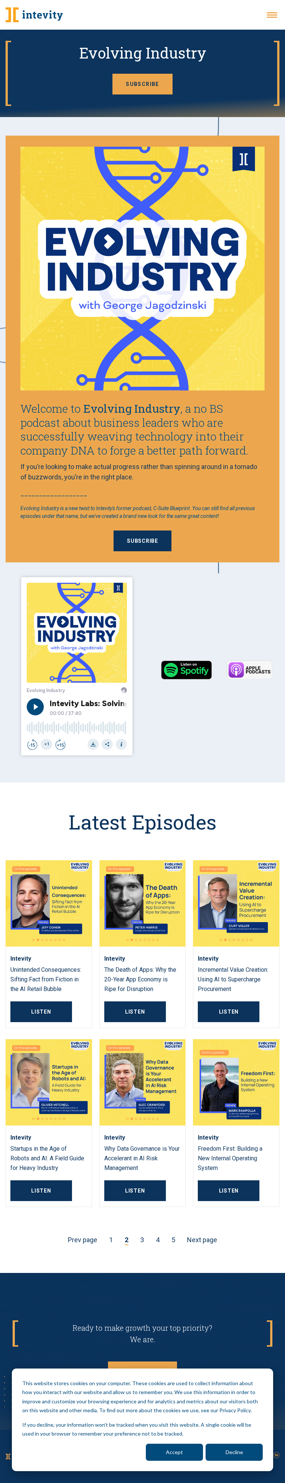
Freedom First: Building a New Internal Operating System (230, 1158)
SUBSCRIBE (142, 84)
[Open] (272, 14)
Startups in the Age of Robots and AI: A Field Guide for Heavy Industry (47, 1158)
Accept (174, 1452)
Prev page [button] (82, 1240)
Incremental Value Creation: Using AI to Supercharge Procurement (233, 979)
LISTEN (41, 1012)
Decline (234, 1452)
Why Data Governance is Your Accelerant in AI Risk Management (142, 1158)
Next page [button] (202, 1240)
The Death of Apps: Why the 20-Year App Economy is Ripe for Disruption (140, 979)
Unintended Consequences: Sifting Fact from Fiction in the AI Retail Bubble (45, 979)
